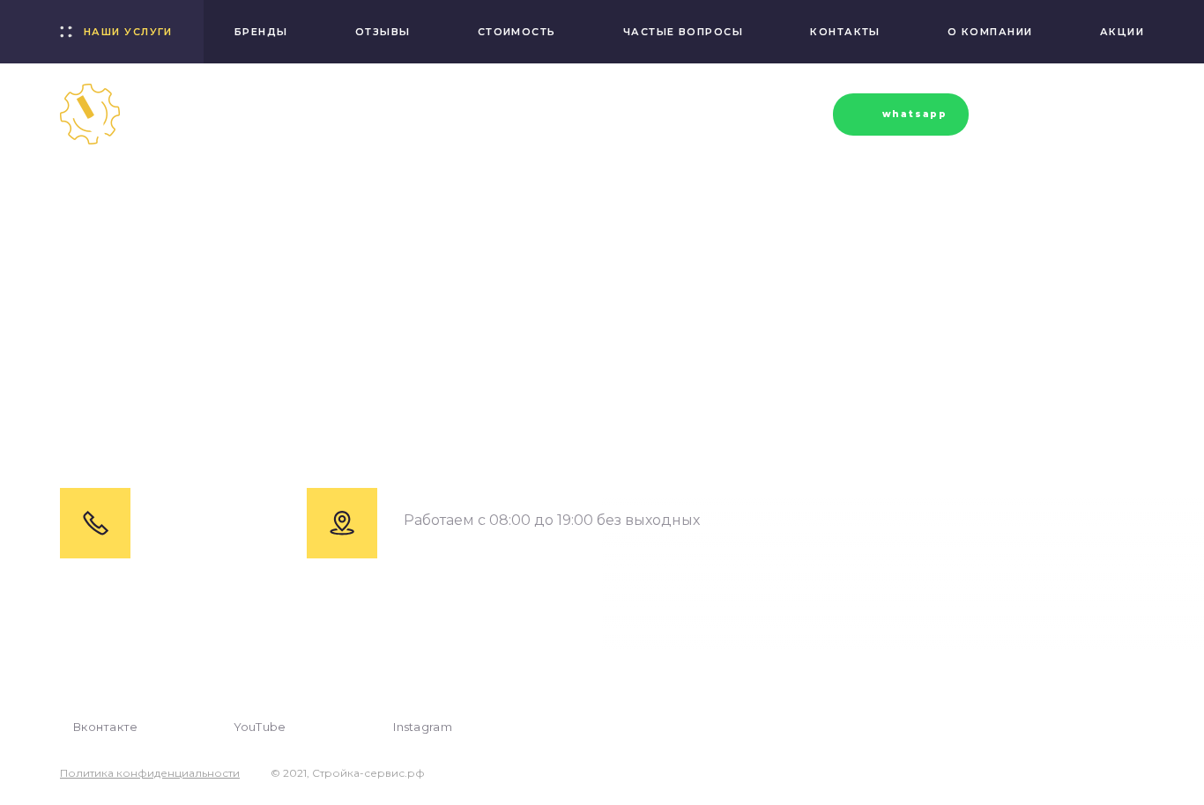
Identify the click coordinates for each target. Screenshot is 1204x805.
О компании (990, 32)
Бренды (261, 32)
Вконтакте (105, 727)
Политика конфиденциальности (150, 773)
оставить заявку (1062, 114)
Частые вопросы (683, 32)
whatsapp (915, 114)
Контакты (845, 32)
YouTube (260, 727)
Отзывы (383, 32)
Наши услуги (128, 32)
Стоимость (517, 32)
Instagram (422, 727)
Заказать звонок (740, 117)
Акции (1122, 32)
